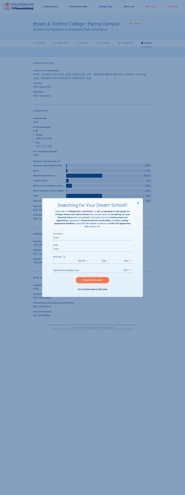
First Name (58, 234)
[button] (64, 257)
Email (55, 245)
